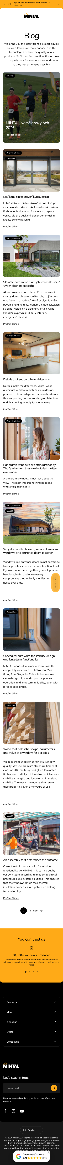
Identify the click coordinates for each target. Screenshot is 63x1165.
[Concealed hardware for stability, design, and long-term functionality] (31, 629)
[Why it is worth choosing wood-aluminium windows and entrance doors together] (31, 523)
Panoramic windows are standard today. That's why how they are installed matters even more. (30, 468)
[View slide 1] (26, 972)
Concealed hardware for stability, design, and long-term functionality (29, 657)
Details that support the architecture (26, 379)
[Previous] (4, 4)
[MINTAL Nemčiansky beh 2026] (31, 107)
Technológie (11, 612)
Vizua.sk (43, 1150)
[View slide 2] (30, 972)
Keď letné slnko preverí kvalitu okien (26, 197)
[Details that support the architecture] (31, 353)
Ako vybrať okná (14, 153)
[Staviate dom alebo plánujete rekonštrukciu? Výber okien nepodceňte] (31, 256)
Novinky (10, 75)
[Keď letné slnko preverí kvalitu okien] (31, 170)
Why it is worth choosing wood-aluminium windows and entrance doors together (30, 551)
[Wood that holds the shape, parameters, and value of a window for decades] (31, 723)
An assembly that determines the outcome (30, 860)
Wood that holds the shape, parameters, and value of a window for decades (29, 751)
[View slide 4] (37, 972)
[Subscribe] (54, 1088)
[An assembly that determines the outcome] (31, 833)
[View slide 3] (33, 972)
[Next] (58, 4)
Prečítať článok (13, 134)
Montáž (10, 511)
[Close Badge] (48, 1152)
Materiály (11, 158)
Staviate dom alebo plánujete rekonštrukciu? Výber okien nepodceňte (31, 284)
